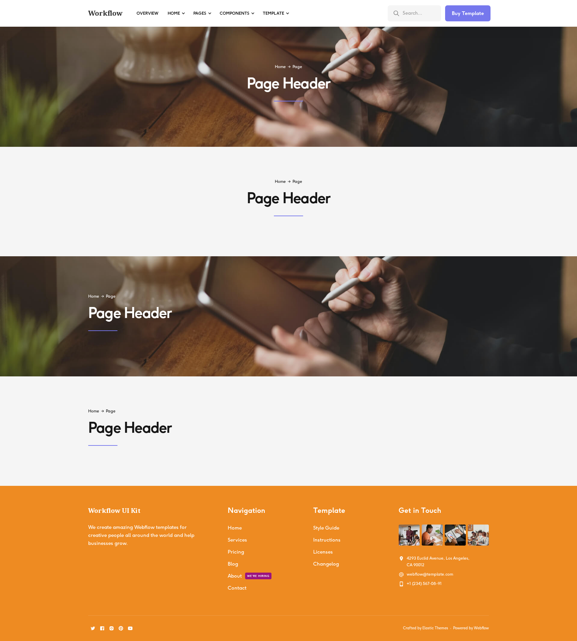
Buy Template (468, 13)
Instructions (327, 540)
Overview (147, 13)
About (235, 576)
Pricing (236, 552)
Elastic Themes (435, 628)
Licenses (323, 552)
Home (280, 66)
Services (237, 540)
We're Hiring (258, 576)
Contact (237, 588)
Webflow (481, 628)
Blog (233, 564)
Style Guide (326, 528)
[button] (176, 13)
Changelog (326, 564)
